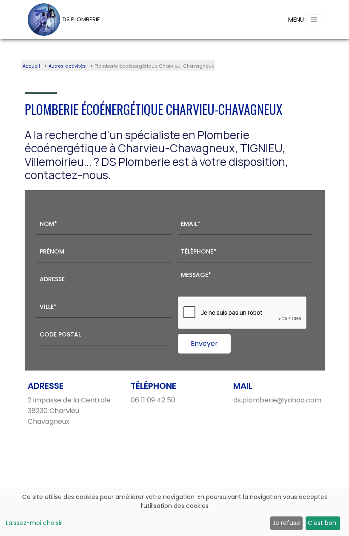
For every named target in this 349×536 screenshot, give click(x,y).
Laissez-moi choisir (34, 523)
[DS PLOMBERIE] (44, 19)
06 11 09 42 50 (153, 400)
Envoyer (204, 343)
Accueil (31, 66)
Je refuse (286, 523)
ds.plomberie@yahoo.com (277, 400)
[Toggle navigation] (313, 19)
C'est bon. (323, 523)
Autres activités (67, 66)
